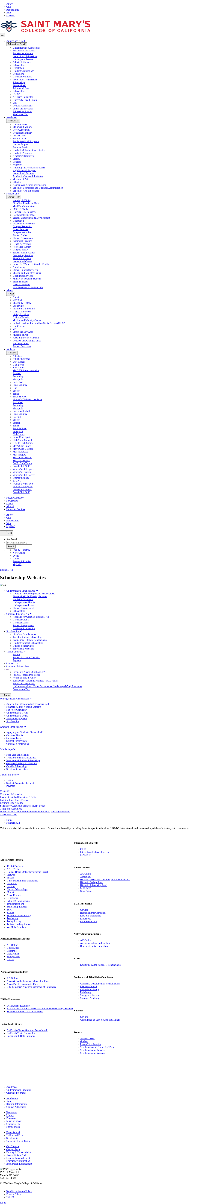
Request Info (12, 9)
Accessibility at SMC (16, 1155)
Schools (17, 182)
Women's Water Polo (23, 483)
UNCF (10, 959)
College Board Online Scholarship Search (27, 872)
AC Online (12, 945)
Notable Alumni (21, 343)
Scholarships (19, 65)
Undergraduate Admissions (26, 47)
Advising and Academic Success (29, 167)
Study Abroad (20, 138)
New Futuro (86, 891)
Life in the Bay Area (23, 108)
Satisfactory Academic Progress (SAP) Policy (35, 680)
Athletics (10, 349)
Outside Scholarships (23, 645)
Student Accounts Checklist (26, 657)
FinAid (10, 877)
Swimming (18, 376)
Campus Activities (22, 232)
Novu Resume (14, 895)
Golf (15, 388)
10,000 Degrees (15, 866)
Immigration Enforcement (19, 1163)
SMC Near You (20, 114)
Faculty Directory (15, 497)
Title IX (10, 1197)
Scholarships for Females (92, 1050)
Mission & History (22, 303)
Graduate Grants (21, 619)
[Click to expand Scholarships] (14, 749)
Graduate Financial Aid (18, 614)
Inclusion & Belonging (24, 308)
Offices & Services (22, 311)
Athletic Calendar (21, 359)
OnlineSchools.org (89, 989)
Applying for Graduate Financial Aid (31, 616)
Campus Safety (20, 249)
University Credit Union (25, 100)
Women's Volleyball (23, 486)
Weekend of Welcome (24, 223)
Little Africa (13, 953)
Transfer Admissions (23, 53)
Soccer (16, 390)
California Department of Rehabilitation (100, 983)
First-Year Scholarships (24, 634)
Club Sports (18, 434)
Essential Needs (20, 281)
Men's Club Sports (22, 446)
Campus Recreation (22, 226)
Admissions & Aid (15, 41)
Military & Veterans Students (27, 278)
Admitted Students (22, 62)
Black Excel (13, 947)
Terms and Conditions (24, 683)
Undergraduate (20, 124)
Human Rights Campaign (93, 912)
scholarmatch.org (15, 903)
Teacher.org (12, 918)
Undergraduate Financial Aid (21, 590)
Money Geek (13, 956)
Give (8, 6)
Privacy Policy (13, 1194)
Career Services (20, 229)
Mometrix (12, 892)
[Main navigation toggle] (2, 35)
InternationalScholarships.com (95, 852)
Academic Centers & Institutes (28, 176)
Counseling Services (23, 255)
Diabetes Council (88, 986)
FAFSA (17, 94)
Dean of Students (21, 284)
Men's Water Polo (21, 460)
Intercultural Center (22, 261)
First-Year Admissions (24, 50)
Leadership (18, 305)
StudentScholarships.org (19, 915)
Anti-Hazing (19, 267)
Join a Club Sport (21, 437)
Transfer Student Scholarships (27, 637)
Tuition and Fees (21, 88)
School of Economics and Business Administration (38, 187)
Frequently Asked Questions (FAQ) (30, 672)
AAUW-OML (14, 869)
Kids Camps (19, 367)
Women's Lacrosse (22, 472)
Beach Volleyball (21, 411)
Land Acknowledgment (18, 1158)
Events (9, 503)
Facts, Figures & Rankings (26, 337)
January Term (19, 135)
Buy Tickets (19, 361)
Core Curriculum (21, 129)
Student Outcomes (22, 346)
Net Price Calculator (23, 97)
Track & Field (20, 396)
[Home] (45, 31)
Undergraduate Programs (18, 1090)
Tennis (16, 393)
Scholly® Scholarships (18, 901)
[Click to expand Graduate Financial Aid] (25, 726)
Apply (9, 4)
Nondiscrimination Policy (19, 1191)
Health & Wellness (22, 244)
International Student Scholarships (30, 640)
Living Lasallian (21, 314)
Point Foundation (88, 921)
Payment (17, 660)
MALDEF (85, 855)
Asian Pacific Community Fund (22, 984)
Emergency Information (18, 1161)
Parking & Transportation (19, 1152)
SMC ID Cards (20, 209)
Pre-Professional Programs (26, 141)
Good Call (12, 883)
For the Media (13, 1126)
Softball (16, 422)
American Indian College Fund (95, 943)
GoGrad (11, 886)
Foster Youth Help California (21, 1036)
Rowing (17, 417)
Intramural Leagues (22, 241)
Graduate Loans (21, 622)
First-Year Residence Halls (26, 203)
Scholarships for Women (92, 1053)
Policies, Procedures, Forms (26, 674)
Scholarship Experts (17, 906)
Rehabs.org (12, 898)
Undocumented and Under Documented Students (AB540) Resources (47, 686)
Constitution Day (21, 689)
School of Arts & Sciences (26, 190)
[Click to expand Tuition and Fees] (18, 774)
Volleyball (18, 431)
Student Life (12, 193)
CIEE (83, 849)
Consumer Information (17, 666)
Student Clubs (20, 235)
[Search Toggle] (6, 532)
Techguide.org (14, 921)
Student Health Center (24, 252)
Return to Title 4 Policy (24, 677)
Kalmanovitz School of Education (29, 185)
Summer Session (21, 147)
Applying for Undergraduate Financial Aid (34, 593)
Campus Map (13, 1149)
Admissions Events (22, 111)
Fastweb (11, 874)
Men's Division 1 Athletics (26, 370)
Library (16, 158)
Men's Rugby (19, 454)
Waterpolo (18, 379)
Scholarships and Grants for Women (98, 1047)
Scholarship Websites (23, 648)
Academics (11, 117)
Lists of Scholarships (17, 889)
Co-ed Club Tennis (22, 489)
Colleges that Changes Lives (27, 340)
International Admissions (25, 56)
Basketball (18, 382)
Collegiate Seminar (22, 132)
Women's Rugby (21, 477)
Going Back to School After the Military (100, 1019)
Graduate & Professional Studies (29, 150)
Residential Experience (24, 215)
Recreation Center (22, 246)
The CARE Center (22, 258)
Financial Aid (19, 85)
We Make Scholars (16, 927)
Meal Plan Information (24, 206)
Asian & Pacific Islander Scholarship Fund (28, 981)
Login (3, 1202)
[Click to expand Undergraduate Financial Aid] (31, 698)
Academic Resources (23, 156)
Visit (8, 12)
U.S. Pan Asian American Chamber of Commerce (31, 987)
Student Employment (23, 608)
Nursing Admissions (23, 59)
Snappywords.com (89, 995)
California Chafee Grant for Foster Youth (27, 1030)
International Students (23, 173)
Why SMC (18, 300)
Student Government (23, 238)
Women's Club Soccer (24, 475)
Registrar (17, 164)
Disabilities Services (23, 275)
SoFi (9, 909)
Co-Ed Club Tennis (22, 463)
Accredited (85, 876)
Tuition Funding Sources (19, 924)
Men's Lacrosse (20, 451)
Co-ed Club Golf (21, 466)
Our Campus (19, 326)
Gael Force (18, 364)
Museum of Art (20, 179)
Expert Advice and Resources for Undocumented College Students (40, 1008)
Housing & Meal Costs (24, 212)
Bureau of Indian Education (94, 946)
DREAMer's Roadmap (18, 1005)
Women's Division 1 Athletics (27, 399)
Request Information (16, 1104)
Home (9, 820)
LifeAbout (85, 918)
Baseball (17, 373)
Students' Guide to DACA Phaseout (25, 1011)
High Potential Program (24, 170)
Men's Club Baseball (23, 448)
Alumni (10, 506)
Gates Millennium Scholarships (22, 880)
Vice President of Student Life (28, 287)
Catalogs (17, 161)
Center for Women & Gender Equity (31, 264)
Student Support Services (25, 270)
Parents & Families (15, 509)
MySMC (10, 15)
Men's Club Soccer (22, 457)
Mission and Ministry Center (27, 273)
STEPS (10, 912)
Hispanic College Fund (91, 882)
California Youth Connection (21, 1033)
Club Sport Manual (22, 440)
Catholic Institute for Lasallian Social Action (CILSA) (39, 323)
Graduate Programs (22, 76)
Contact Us (18, 73)
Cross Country (20, 385)
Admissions (12, 1098)
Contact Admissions (23, 105)
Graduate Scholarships (24, 628)
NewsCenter (19, 552)
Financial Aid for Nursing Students (30, 596)
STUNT (17, 480)
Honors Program (21, 144)
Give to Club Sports (23, 443)
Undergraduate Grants (24, 602)
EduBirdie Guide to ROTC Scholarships (100, 964)
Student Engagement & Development (31, 217)
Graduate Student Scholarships (28, 643)
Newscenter (12, 500)
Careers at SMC (14, 1124)
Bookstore (11, 1118)
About (9, 290)
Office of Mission (21, 317)
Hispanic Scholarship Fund (93, 885)
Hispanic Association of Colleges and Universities (105, 879)
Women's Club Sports (23, 469)
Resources (11, 1112)
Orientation (18, 68)
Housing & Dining (22, 200)
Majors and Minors (22, 127)
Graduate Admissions (23, 71)
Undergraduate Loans (23, 605)
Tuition (16, 654)
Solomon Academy (89, 998)
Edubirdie (12, 950)
